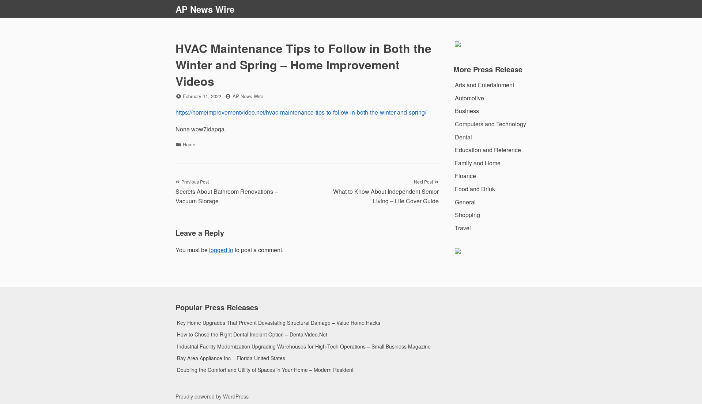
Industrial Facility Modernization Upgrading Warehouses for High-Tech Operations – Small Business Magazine (304, 346)
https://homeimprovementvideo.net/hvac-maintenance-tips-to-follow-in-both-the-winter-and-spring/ (301, 112)
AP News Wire (205, 9)
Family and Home (478, 163)
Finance (465, 176)
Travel (463, 228)
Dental (463, 137)
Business (467, 111)
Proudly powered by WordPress (212, 396)
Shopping (467, 215)
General (465, 202)
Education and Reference (488, 150)
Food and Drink (475, 189)
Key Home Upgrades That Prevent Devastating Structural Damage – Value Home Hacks (278, 322)
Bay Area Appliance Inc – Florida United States (231, 358)
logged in (221, 250)
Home (189, 144)
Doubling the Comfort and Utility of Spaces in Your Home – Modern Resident (265, 369)
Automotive (469, 98)
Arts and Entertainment (484, 85)
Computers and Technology (490, 124)
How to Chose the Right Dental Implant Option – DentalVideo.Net (252, 334)
